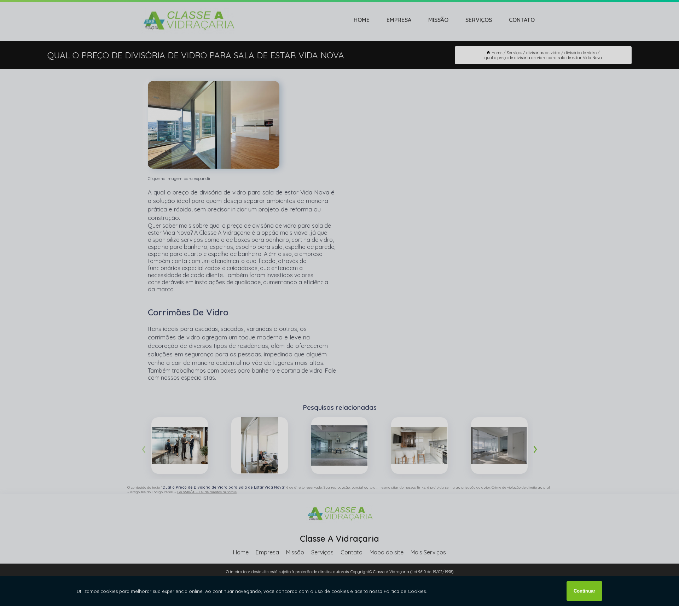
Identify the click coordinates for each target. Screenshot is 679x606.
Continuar (584, 591)
